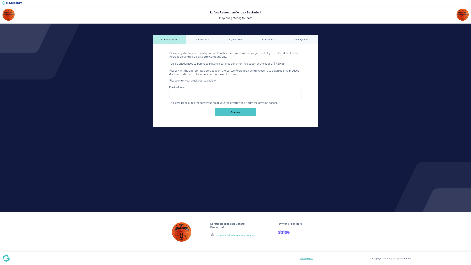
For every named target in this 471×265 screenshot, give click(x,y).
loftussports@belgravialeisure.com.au (235, 235)
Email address (177, 87)
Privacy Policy (306, 258)
